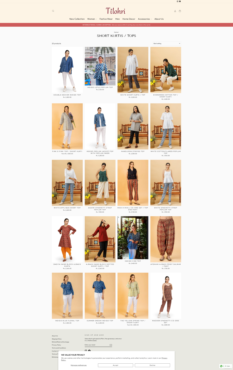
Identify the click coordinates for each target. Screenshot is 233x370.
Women (91, 18)
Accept (115, 365)
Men (117, 18)
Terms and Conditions (59, 348)
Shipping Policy (57, 339)
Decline (152, 365)
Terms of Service (57, 354)
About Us (159, 18)
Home (116, 32)
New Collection (77, 18)
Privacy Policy (56, 345)
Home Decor (129, 18)
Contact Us (55, 351)
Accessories (144, 18)
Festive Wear (106, 18)
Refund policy (56, 357)
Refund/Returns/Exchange (60, 342)
